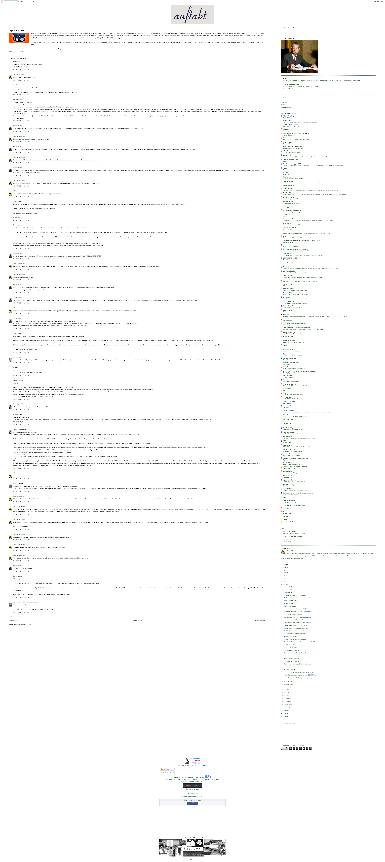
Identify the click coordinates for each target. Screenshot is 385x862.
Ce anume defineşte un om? (290, 495)
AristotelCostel (287, 310)
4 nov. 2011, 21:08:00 (21, 561)
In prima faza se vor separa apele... (293, 614)
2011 (284, 584)
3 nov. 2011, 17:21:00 (21, 95)
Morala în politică (288, 477)
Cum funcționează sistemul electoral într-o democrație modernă (300, 122)
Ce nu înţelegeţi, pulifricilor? (291, 373)
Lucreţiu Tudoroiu (288, 410)
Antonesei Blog (287, 223)
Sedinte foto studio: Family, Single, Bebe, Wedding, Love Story (300, 281)
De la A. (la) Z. (287, 193)
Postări (165, 769)
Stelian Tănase (287, 542)
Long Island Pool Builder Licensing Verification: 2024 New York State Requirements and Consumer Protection (313, 165)
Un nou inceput (287, 442)
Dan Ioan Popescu (288, 539)
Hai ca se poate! (287, 267)
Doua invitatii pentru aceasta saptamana (295, 639)
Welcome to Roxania (289, 341)
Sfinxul (285, 168)
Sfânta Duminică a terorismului (291, 381)
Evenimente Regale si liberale (292, 661)
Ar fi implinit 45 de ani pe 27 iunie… (293, 464)
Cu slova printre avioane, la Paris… (292, 152)
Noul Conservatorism (289, 402)
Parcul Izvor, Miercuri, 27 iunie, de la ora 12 (294, 273)
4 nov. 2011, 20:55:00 (21, 514)
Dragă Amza (286, 161)
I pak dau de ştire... (288, 206)
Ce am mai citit (287, 142)
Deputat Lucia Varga (289, 354)
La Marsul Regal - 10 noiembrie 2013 (293, 86)
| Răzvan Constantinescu (290, 349)
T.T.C (284, 425)
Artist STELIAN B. (288, 174)
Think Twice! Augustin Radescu (292, 536)
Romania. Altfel (287, 214)
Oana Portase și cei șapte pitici (292, 164)
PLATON (285, 173)
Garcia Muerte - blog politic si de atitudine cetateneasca (299, 371)
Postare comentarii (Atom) (24, 624)
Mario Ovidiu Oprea (289, 500)
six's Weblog (286, 463)
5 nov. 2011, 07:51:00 (21, 571)
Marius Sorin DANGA (289, 503)
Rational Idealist (288, 188)
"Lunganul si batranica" (290, 647)
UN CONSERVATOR (289, 301)
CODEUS (286, 441)
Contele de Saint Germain (290, 125)
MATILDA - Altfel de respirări (292, 362)
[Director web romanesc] (207, 777)
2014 (284, 576)
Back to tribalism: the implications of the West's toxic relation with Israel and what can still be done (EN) (311, 190)
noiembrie (287, 590)
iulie (285, 690)
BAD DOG (286, 236)
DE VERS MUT (287, 117)
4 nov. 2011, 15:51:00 (21, 220)
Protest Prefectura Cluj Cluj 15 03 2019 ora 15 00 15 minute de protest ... (302, 251)
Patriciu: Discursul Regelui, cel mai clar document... (298, 631)
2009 (284, 713)
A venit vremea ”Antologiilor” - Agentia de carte (296, 334)
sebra (284, 497)
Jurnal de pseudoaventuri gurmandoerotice (296, 458)
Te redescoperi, (287, 131)
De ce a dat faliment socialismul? (292, 203)
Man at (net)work (288, 454)
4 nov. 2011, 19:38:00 (21, 468)
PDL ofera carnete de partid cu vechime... (295, 634)
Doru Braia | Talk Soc (289, 336)
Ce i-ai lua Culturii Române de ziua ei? (293, 394)
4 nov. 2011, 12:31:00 (21, 152)
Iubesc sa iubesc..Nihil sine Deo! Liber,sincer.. (296, 249)
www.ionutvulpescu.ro (289, 377)
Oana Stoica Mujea (288, 428)
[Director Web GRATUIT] (187, 782)
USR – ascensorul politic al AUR (291, 126)
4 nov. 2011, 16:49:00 (21, 303)
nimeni (285, 345)
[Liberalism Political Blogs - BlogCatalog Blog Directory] (192, 780)
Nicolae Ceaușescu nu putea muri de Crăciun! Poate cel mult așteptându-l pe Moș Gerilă (306, 233)
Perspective (286, 393)
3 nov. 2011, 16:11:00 (21, 80)
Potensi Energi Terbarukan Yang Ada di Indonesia (296, 80)
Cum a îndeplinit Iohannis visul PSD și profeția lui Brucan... (299, 238)
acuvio (15, 357)
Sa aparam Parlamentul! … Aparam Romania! (295, 490)
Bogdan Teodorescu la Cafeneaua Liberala (295, 625)
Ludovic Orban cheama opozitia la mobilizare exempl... (299, 672)
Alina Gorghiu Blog (288, 522)
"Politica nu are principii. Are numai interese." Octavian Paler (301, 241)
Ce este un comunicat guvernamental (293, 178)
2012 (284, 581)
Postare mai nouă (13, 620)
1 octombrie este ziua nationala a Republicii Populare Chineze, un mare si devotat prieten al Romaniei (310, 268)
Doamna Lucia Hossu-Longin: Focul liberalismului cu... (299, 653)
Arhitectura (286, 516)
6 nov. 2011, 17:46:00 (21, 612)
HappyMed (286, 79)
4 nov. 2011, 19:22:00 (21, 424)
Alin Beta (285, 245)
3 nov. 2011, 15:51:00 (21, 69)
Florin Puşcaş (287, 254)
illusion (285, 519)
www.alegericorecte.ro (290, 600)
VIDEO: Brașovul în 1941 (290, 325)
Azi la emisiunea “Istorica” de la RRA (293, 148)
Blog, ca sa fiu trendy (289, 450)
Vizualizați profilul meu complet (292, 558)
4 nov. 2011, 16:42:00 (21, 269)
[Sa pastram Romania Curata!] (191, 766)
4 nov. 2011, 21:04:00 (21, 550)
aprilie (286, 698)
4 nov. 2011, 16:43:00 (21, 280)
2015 (284, 573)
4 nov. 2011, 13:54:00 (21, 186)
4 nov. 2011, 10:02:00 (21, 142)
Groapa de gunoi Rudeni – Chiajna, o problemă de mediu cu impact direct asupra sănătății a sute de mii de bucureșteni (315, 316)
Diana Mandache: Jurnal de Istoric (293, 146)
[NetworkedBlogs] (192, 800)
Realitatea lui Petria (289, 332)
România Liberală (288, 89)
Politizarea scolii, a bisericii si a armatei (295, 595)
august (286, 687)
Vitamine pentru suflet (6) (290, 486)
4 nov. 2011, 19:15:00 (21, 409)
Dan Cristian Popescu (289, 531)
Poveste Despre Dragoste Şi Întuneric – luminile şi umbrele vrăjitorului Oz (303, 329)
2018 (284, 567)
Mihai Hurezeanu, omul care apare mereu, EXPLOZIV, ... (300, 675)
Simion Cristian (287, 406)
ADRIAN (16, 483)
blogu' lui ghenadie (288, 280)
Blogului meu (286, 364)
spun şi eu (286, 511)
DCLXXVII (286, 260)
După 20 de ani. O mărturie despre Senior (294, 342)
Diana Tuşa (286, 315)
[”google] (199, 782)
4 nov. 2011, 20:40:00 (21, 478)
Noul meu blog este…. (289, 403)
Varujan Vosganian (288, 219)
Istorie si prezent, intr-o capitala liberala (295, 656)
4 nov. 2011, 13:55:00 (21, 196)
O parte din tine (287, 360)
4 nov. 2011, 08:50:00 (21, 131)
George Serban (287, 489)
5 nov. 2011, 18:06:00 (21, 597)
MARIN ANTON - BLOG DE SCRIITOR (295, 467)
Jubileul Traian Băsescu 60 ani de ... (186, 360)
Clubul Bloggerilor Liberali (291, 85)
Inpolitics (283, 105)
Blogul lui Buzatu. (288, 201)
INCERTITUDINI (288, 129)
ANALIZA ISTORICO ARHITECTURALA (296, 133)
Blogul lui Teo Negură (289, 358)
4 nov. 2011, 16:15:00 (21, 259)
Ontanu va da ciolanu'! (290, 606)
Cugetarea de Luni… (288, 460)
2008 (284, 716)
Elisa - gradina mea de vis (290, 138)
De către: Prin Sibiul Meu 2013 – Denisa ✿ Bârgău (296, 294)
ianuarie (286, 707)
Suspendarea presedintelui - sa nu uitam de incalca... (298, 611)
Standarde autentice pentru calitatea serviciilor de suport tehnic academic (302, 183)
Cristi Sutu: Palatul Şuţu (290, 160)
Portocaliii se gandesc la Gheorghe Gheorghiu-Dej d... (299, 678)
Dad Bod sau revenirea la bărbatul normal (294, 368)
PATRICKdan (287, 514)
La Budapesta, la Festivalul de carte (292, 451)
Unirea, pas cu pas (287, 286)
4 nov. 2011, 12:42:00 (21, 163)
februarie (287, 704)
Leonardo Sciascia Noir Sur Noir (291, 225)
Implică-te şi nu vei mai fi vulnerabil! (293, 355)
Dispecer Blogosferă (288, 306)
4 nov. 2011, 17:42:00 (21, 362)
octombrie (287, 681)
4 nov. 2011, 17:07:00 (21, 328)
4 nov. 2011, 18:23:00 (21, 399)
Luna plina (286, 207)
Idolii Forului (284, 102)
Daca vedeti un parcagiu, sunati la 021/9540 (296, 609)
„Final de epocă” (287, 170)
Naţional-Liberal (288, 120)
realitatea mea (287, 155)
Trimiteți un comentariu (15, 617)
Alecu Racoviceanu (288, 232)
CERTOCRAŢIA (288, 262)
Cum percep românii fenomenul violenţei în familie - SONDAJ (299, 438)
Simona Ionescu (287, 275)
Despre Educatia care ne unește (291, 246)
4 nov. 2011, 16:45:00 (21, 292)
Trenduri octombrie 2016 (289, 312)
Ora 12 (284, 390)
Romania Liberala (286, 107)
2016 (284, 570)
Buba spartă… (286, 338)
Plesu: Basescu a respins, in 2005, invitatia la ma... (298, 664)
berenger (15, 126)
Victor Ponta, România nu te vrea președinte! (295, 416)
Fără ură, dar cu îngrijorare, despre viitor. (294, 212)
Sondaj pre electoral (288, 229)
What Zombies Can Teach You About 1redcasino (296, 139)
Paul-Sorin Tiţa (287, 284)
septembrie (287, 684)
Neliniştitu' (286, 151)
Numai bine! (286, 264)
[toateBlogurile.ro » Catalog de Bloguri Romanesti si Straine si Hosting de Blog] (206, 766)
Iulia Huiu (286, 415)
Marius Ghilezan (288, 181)
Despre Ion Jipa (287, 144)
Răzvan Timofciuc (288, 476)
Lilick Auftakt (17, 74)
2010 (284, 710)
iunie (286, 693)
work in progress (287, 320)
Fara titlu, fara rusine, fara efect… (292, 434)
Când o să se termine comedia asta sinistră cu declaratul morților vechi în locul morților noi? (308, 220)
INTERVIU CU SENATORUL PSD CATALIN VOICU (297, 447)
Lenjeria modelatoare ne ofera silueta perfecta (295, 299)
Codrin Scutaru (287, 367)
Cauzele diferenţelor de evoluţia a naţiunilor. (295, 290)
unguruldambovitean (289, 432)
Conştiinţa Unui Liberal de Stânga (293, 210)
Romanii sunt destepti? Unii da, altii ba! (295, 620)
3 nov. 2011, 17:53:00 (21, 121)
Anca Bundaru (287, 297)
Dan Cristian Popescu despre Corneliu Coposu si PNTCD (300, 642)
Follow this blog (192, 803)
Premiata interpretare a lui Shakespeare (293, 199)
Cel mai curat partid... (290, 645)
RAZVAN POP (287, 293)
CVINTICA (286, 508)
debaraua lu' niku (288, 319)
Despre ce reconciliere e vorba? (292, 667)
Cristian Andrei (287, 445)
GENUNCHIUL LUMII (290, 258)
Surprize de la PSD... (17, 30)
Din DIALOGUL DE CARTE (290, 399)
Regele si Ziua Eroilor (290, 636)
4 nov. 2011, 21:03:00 (21, 540)
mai (285, 695)
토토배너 (285, 216)
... (283, 347)
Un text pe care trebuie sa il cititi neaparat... (296, 628)
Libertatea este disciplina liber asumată (294, 323)
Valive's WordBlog (288, 116)
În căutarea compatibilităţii (290, 473)
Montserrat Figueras (289, 603)
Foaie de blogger (287, 389)
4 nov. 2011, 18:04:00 (21, 375)
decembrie (287, 587)
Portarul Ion (286, 407)
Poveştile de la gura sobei (290, 242)
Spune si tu (124, 38)
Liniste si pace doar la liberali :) (292, 650)
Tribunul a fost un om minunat (291, 351)
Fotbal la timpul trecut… (289, 421)
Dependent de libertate (289, 480)
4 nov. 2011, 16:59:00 (21, 313)
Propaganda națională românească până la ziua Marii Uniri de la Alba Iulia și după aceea (307, 412)
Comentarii (167, 773)
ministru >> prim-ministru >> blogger (294, 534)
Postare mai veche (260, 620)
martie (286, 701)
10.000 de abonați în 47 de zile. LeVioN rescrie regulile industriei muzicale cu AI (305, 157)
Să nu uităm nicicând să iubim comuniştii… (294, 481)
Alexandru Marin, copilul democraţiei (294, 506)
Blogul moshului (287, 471)
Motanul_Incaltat (18, 404)
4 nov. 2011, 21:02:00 (21, 529)
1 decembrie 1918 (289, 592)
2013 (284, 579)
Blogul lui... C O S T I (289, 484)
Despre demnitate (288, 380)
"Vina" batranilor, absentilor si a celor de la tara (295, 303)
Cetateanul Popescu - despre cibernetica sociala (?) (298, 493)
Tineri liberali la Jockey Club (292, 658)
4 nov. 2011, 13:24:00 (21, 175)
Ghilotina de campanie (289, 228)
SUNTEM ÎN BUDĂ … (289, 135)
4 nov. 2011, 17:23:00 (21, 352)
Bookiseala (284, 100)
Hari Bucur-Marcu (288, 197)
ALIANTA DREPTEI (289, 271)
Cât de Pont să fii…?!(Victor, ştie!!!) (292, 307)
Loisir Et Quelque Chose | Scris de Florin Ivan (296, 328)
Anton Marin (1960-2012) (290, 468)
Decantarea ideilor (288, 288)
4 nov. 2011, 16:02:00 (21, 248)
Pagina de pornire (137, 620)
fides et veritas (287, 423)
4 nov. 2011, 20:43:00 (21, 491)
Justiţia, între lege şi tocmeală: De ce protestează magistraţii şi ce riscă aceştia (304, 255)
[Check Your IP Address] (193, 797)
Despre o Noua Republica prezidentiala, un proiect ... (298, 617)
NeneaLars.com (287, 177)
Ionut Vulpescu (287, 376)
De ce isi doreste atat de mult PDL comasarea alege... (298, 623)
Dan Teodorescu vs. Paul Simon (291, 455)
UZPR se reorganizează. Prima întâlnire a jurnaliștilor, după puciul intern (302, 277)
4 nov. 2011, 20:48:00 (21, 502)
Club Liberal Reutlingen (290, 384)
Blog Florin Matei (288, 419)
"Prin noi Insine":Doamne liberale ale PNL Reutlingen (297, 386)
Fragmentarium (287, 397)
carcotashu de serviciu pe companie (23, 602)
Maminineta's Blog (288, 186)
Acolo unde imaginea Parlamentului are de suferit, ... (298, 598)
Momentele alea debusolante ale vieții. (293, 429)
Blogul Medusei (287, 436)
